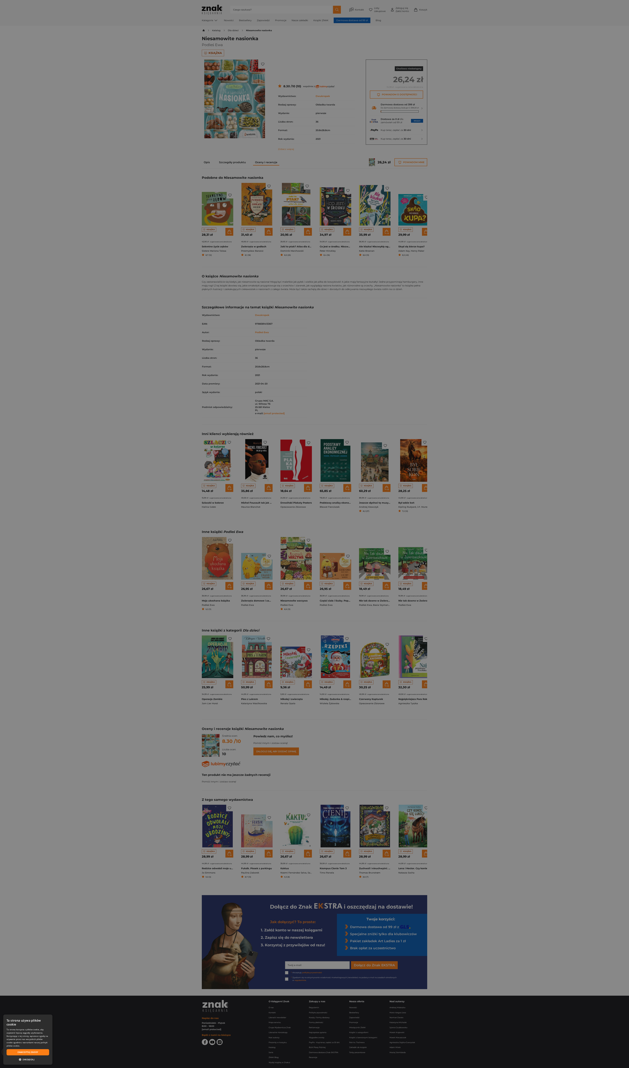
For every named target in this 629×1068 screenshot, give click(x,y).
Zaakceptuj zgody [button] (28, 1052)
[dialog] (27, 1040)
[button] (28, 1059)
